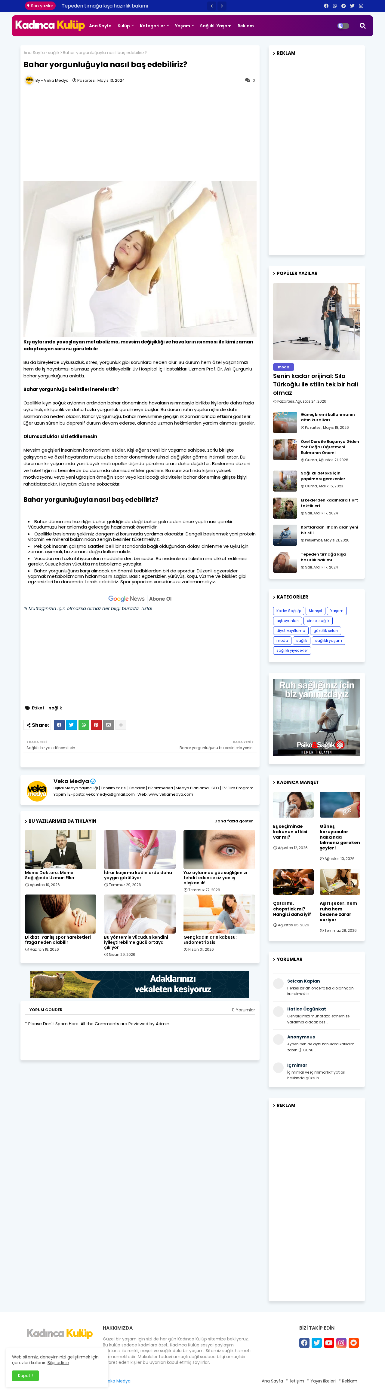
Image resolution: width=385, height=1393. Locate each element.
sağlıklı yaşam (328, 640)
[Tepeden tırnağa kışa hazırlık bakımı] (285, 562)
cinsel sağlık (318, 620)
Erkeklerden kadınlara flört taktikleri (329, 503)
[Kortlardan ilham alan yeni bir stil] (285, 535)
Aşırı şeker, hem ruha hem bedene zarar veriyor (338, 911)
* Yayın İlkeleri (321, 1381)
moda (282, 640)
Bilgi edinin (58, 1363)
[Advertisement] (143, 135)
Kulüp (124, 26)
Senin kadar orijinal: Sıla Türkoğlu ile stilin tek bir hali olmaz (315, 384)
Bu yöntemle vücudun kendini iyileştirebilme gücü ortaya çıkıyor (136, 942)
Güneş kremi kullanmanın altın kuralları (328, 417)
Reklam (246, 26)
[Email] (108, 725)
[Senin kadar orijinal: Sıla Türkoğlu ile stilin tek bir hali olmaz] (316, 321)
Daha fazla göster (233, 821)
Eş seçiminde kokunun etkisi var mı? (290, 832)
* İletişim (295, 1381)
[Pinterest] (96, 725)
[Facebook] (59, 725)
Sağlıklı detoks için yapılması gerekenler (323, 476)
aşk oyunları (287, 620)
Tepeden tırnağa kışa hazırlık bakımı (105, 5)
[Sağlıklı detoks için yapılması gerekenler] (285, 481)
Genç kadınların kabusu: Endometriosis (210, 940)
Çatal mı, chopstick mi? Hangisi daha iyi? (292, 909)
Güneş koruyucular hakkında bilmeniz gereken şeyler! (340, 837)
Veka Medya (71, 781)
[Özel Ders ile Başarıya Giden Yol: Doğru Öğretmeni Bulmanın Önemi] (285, 449)
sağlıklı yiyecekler (292, 650)
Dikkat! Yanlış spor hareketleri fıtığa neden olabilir (58, 940)
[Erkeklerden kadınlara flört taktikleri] (285, 508)
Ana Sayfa (100, 26)
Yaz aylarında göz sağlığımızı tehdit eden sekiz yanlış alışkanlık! (215, 877)
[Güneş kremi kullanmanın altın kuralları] (285, 422)
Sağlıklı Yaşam (216, 26)
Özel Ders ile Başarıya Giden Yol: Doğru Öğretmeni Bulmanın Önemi (330, 447)
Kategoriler (152, 26)
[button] (211, 6)
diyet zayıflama (290, 630)
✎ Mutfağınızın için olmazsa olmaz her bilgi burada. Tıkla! (87, 608)
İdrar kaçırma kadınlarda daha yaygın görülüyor (138, 875)
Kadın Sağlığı (288, 610)
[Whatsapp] (84, 725)
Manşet (315, 610)
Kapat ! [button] (25, 1376)
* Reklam (348, 1381)
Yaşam (182, 26)
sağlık (54, 53)
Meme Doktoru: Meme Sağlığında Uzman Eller (50, 875)
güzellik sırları (325, 630)
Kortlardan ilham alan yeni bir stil (329, 530)
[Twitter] (71, 725)
